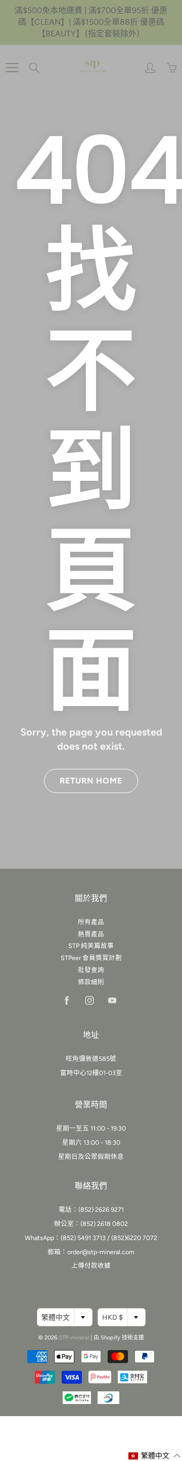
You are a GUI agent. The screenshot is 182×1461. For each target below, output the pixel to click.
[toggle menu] (12, 67)
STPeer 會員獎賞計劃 (91, 958)
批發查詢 (91, 970)
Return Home (91, 780)
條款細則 (91, 982)
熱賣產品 (91, 934)
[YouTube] (112, 1000)
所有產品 (91, 922)
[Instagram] (89, 1000)
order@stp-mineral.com (100, 1252)
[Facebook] (66, 1000)
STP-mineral (74, 1337)
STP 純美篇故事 (91, 945)
